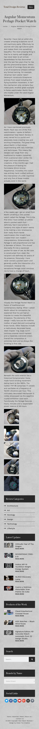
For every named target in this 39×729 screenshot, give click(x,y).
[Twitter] (6, 701)
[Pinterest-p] (32, 701)
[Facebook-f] (11, 701)
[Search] (32, 659)
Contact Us (20, 718)
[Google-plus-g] (24, 701)
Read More (19, 548)
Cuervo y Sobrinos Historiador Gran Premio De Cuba (23, 589)
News (22, 716)
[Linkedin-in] (15, 701)
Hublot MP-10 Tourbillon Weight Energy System (23, 566)
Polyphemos (9, 171)
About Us (28, 716)
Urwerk (23, 235)
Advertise (15, 716)
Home (5, 26)
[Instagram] (28, 701)
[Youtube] (19, 701)
